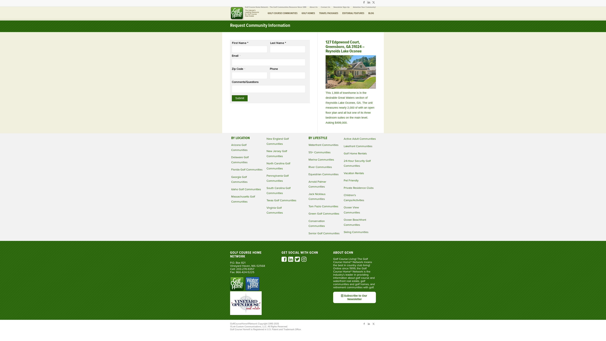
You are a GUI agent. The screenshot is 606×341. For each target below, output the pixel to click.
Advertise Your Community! (364, 7)
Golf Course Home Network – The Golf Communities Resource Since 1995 (275, 7)
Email (236, 55)
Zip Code (238, 69)
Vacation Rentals (354, 173)
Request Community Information (260, 26)
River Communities (320, 167)
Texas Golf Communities (281, 200)
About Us (314, 7)
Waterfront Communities (323, 145)
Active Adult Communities (360, 139)
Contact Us (325, 7)
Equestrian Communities (324, 174)
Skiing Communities (356, 232)
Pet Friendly (351, 180)
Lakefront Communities (358, 146)
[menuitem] (275, 7)
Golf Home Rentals (355, 153)
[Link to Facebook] (364, 2)
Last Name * (278, 43)
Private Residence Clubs (359, 188)
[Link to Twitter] (373, 2)
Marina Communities (321, 159)
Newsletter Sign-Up (341, 7)
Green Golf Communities (324, 213)
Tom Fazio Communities (323, 206)
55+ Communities (319, 152)
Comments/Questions (245, 82)
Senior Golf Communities (324, 233)
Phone (274, 69)
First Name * (240, 43)
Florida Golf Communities (246, 169)
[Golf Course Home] (244, 13)
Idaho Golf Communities (246, 189)
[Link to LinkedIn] (368, 2)
